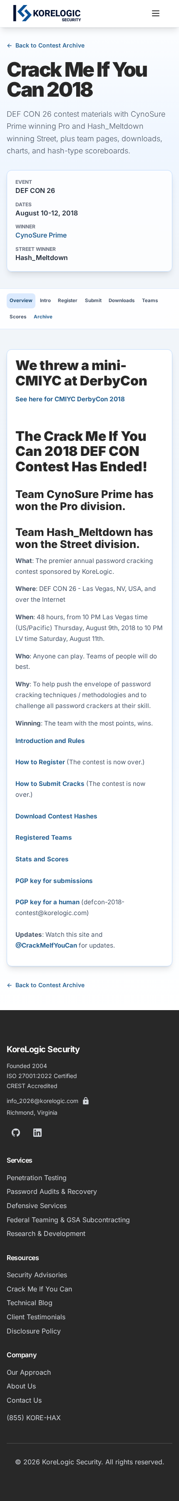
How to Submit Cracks (50, 784)
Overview (21, 300)
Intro (45, 300)
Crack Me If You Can (39, 1289)
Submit (93, 300)
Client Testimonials (36, 1317)
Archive (43, 317)
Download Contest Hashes (56, 816)
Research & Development (46, 1233)
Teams (150, 300)
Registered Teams (43, 837)
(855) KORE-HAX (34, 1417)
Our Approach (29, 1372)
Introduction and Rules (50, 741)
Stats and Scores (42, 859)
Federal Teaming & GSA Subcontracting (68, 1220)
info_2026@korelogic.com (42, 1100)
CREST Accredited (32, 1085)
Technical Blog (29, 1302)
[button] (156, 13)
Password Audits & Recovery (52, 1191)
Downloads (121, 300)
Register (67, 300)
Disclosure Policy (34, 1331)
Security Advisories (37, 1275)
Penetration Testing (37, 1177)
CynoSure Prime (41, 235)
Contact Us (24, 1400)
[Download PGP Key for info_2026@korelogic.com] (86, 1101)
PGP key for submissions (54, 881)
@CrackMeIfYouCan (46, 945)
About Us (21, 1386)
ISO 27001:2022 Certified (42, 1075)
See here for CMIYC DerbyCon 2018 (70, 399)
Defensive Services (37, 1205)
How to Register (40, 762)
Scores (18, 317)
